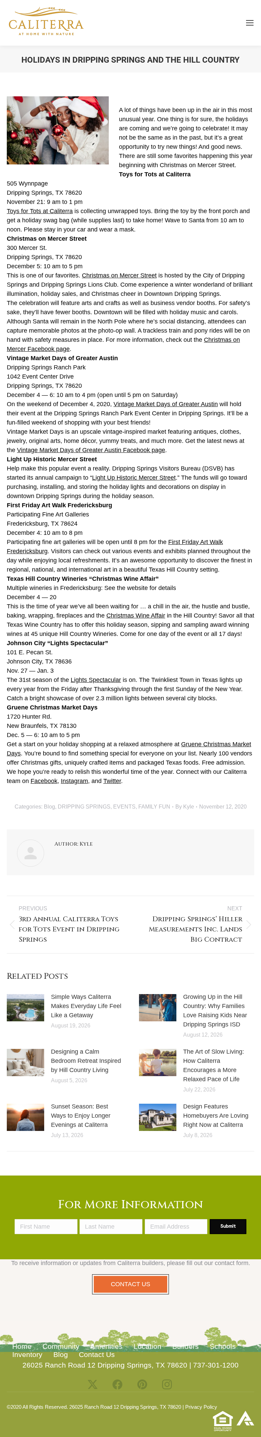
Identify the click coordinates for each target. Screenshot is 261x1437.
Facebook (44, 781)
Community (61, 1346)
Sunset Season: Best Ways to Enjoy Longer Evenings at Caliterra (80, 1115)
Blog (49, 807)
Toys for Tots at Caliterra (40, 211)
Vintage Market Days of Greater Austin (166, 404)
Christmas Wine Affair (135, 615)
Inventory (27, 1354)
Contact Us (97, 1354)
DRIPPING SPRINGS (84, 807)
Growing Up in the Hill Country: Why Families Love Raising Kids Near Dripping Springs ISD (215, 1010)
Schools (223, 1346)
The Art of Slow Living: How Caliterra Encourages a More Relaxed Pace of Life (213, 1065)
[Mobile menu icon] (249, 22)
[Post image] (25, 1007)
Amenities (106, 1346)
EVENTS (124, 807)
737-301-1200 (216, 1365)
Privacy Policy (201, 1407)
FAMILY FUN (154, 807)
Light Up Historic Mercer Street (134, 477)
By (184, 807)
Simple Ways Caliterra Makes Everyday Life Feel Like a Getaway (86, 1006)
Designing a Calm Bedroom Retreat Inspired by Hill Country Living (86, 1060)
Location (147, 1346)
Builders (185, 1346)
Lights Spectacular (96, 679)
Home (22, 1346)
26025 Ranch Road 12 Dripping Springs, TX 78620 (104, 1365)
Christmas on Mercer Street (119, 275)
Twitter (112, 781)
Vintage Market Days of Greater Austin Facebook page (91, 450)
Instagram (74, 781)
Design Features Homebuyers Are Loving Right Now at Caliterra (215, 1115)
